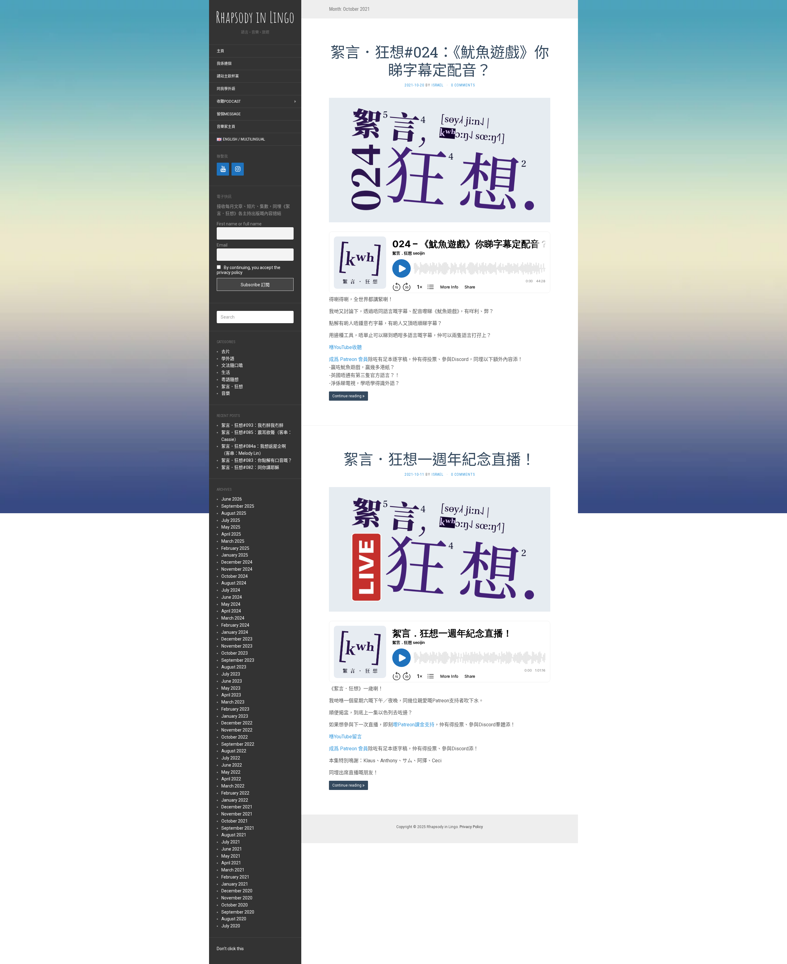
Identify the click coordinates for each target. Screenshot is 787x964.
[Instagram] (237, 169)
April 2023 (231, 694)
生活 (225, 372)
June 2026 (231, 499)
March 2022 (232, 785)
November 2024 (236, 569)
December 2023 (236, 639)
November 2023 (236, 646)
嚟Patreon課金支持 (413, 725)
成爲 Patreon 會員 (348, 359)
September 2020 (237, 912)
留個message (229, 114)
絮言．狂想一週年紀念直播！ (440, 459)
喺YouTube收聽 (345, 347)
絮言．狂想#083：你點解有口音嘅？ (256, 460)
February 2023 (235, 709)
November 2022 (236, 730)
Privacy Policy (471, 827)
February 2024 (235, 625)
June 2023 (231, 681)
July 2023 (230, 674)
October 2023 (234, 653)
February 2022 (235, 793)
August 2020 (233, 918)
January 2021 (234, 884)
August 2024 (233, 583)
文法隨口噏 (232, 365)
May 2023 (230, 688)
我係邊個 (224, 63)
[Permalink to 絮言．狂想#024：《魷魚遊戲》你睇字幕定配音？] (439, 160)
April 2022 (231, 778)
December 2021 (236, 806)
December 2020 (236, 890)
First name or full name (239, 223)
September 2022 (237, 744)
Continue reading (347, 396)
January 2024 (234, 632)
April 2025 (231, 534)
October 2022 (234, 737)
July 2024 (230, 590)
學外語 (227, 358)
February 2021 (235, 877)
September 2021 (237, 828)
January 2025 (234, 555)
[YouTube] (223, 169)
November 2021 (236, 813)
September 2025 (237, 506)
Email (222, 245)
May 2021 (230, 856)
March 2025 (232, 541)
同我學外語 (226, 89)
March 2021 (232, 869)
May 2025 (230, 527)
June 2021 (231, 849)
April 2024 (231, 611)
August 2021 (233, 834)
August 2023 (233, 666)
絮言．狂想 (232, 386)
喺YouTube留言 (345, 737)
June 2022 (231, 765)
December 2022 (236, 722)
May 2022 (230, 772)
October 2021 (234, 821)
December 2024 (236, 562)
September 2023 (237, 660)
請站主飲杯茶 (228, 76)
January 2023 (234, 716)
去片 (225, 351)
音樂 (225, 393)
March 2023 (232, 702)
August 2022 (233, 750)
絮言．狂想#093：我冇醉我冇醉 (252, 425)
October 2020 (234, 905)
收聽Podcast (229, 101)
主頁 (220, 51)
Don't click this (230, 948)
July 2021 (230, 841)
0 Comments (463, 85)
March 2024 (232, 618)
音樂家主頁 (226, 127)
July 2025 (230, 520)
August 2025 (233, 513)
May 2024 (230, 604)
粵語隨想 (230, 379)
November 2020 (236, 897)
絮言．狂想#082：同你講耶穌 (250, 467)
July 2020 (230, 925)
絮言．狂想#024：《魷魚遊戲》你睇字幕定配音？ (439, 60)
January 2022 (234, 800)
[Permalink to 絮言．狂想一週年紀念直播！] (439, 549)
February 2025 (235, 548)
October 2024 (234, 576)
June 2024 (231, 597)
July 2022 (230, 758)
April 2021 (231, 862)
